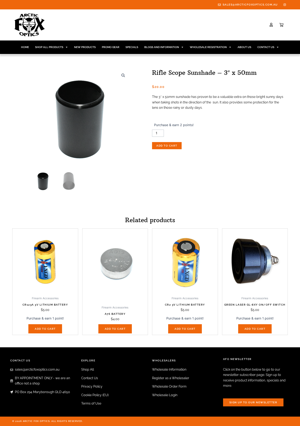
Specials (132, 47)
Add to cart (166, 145)
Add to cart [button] (45, 328)
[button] (123, 75)
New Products (85, 47)
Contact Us (265, 47)
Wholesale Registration (208, 47)
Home (25, 47)
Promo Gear (110, 47)
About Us (244, 47)
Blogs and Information (161, 47)
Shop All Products (49, 47)
